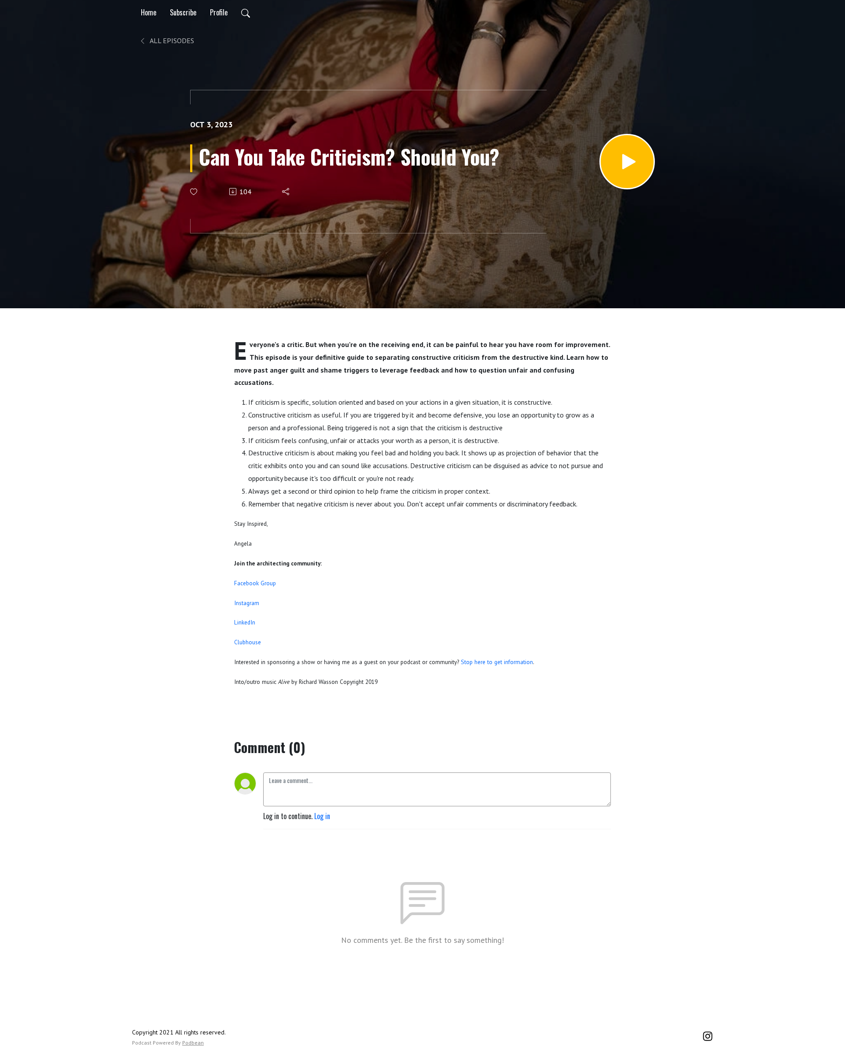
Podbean (193, 1042)
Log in (322, 816)
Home (148, 12)
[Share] (286, 191)
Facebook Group (255, 583)
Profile (219, 12)
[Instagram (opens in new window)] (707, 1035)
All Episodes (171, 40)
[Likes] (194, 191)
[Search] (246, 12)
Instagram (246, 603)
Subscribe (183, 12)
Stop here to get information (496, 662)
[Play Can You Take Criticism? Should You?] (627, 161)
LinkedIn (244, 622)
